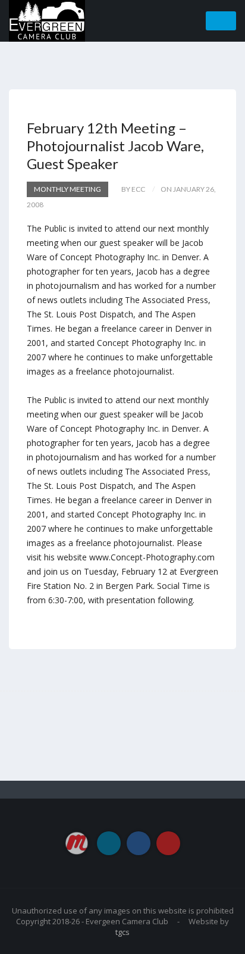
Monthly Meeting (67, 189)
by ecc (133, 189)
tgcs (122, 932)
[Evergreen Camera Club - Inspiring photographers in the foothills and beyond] (47, 20)
